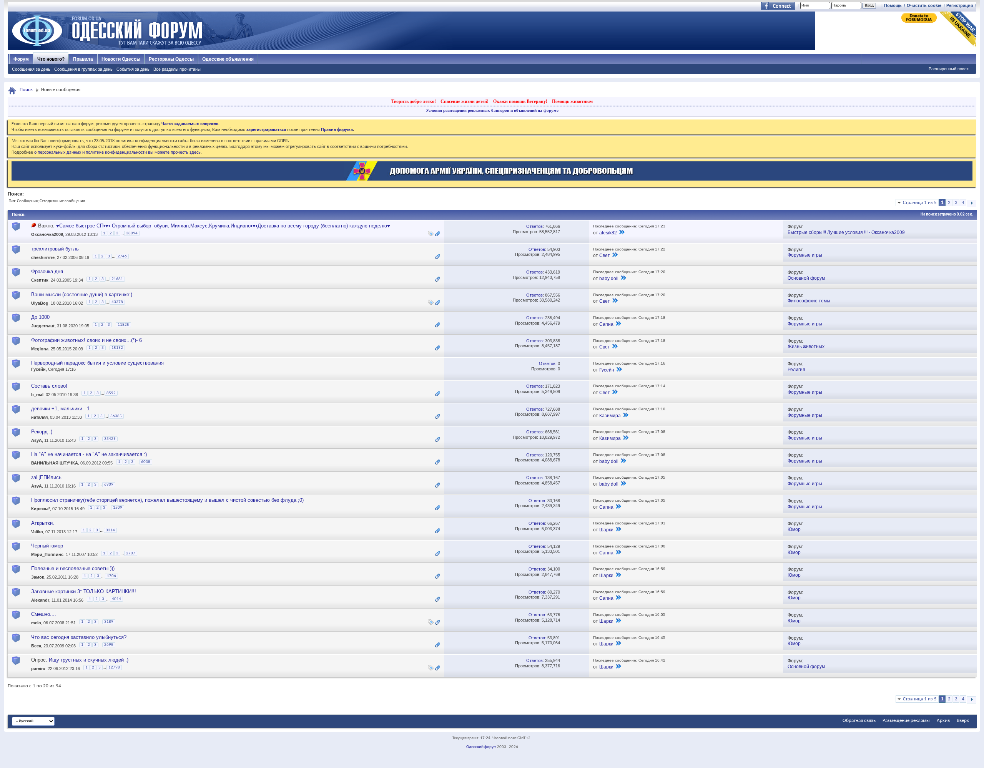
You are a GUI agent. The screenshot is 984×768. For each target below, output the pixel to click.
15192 (117, 348)
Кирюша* (40, 508)
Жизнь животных (806, 346)
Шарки (606, 529)
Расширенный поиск (949, 68)
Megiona (39, 349)
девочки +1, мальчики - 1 (60, 408)
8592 (111, 393)
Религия (796, 369)
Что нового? (51, 59)
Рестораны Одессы (171, 59)
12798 (114, 667)
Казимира (610, 415)
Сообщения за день (31, 69)
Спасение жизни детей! (464, 101)
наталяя (39, 417)
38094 (132, 233)
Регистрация (959, 5)
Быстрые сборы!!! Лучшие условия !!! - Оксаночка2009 (846, 232)
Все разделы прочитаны (177, 69)
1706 (111, 576)
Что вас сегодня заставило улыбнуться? (78, 637)
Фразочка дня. (48, 271)
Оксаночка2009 (47, 234)
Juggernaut (43, 326)
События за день (133, 69)
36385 (116, 416)
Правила (83, 59)
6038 (145, 462)
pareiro (38, 669)
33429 (110, 439)
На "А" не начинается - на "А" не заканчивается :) (89, 454)
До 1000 (40, 317)
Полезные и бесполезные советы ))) (73, 568)
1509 (117, 508)
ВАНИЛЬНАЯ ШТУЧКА (54, 463)
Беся (36, 646)
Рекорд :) (41, 432)
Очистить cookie (924, 5)
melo (36, 623)
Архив (943, 720)
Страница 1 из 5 (920, 202)
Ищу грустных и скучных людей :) (88, 660)
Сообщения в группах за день (83, 69)
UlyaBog (39, 303)
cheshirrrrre (43, 257)
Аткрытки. (42, 523)
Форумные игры (805, 255)
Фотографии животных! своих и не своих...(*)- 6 (86, 340)
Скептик (39, 280)
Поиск (26, 89)
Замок (37, 577)
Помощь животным (572, 101)
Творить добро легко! (413, 101)
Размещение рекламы (906, 720)
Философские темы (809, 301)
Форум (21, 59)
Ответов (534, 226)
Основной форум (806, 278)
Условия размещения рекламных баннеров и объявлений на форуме (492, 110)
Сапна (606, 324)
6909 (108, 485)
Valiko (37, 531)
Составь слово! (49, 386)
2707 (130, 553)
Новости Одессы (120, 59)
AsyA (36, 440)
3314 (110, 530)
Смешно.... (43, 614)
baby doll (608, 278)
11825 (123, 325)
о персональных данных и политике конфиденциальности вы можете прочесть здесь (117, 152)
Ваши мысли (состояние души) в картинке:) (81, 294)
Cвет (604, 255)
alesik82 (608, 233)
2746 (122, 256)
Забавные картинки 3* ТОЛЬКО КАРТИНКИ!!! (83, 591)
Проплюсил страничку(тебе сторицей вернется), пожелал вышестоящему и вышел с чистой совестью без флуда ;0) (167, 500)
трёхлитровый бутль (55, 249)
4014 (116, 599)
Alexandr (40, 600)
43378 (117, 302)
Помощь (893, 5)
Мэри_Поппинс (47, 554)
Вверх (963, 720)
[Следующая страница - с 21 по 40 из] (971, 203)
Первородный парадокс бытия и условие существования (97, 363)
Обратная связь (859, 720)
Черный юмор (47, 546)
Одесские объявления (228, 59)
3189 (108, 622)
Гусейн (38, 369)
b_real (37, 394)
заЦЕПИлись (46, 477)
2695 (108, 645)
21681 (117, 279)
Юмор (794, 529)
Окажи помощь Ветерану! (520, 101)
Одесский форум (481, 747)
